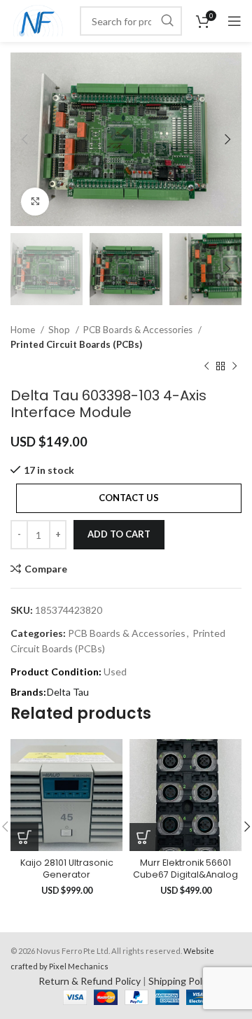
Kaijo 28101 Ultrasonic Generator (66, 869)
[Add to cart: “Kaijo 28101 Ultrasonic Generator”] (24, 837)
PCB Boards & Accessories (139, 329)
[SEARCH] (167, 21)
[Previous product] (207, 366)
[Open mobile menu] (234, 21)
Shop (60, 329)
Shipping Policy (181, 981)
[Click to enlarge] (35, 202)
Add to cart (119, 534)
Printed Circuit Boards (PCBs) (76, 344)
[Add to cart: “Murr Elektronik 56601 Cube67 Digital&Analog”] (144, 837)
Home (23, 329)
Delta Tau (68, 692)
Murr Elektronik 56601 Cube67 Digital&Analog (185, 869)
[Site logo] (38, 20)
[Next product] (234, 366)
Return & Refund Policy (89, 981)
